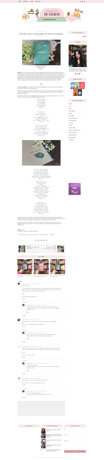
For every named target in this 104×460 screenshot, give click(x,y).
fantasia (70, 113)
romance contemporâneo (74, 130)
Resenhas (25, 1)
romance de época (73, 132)
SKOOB (41, 69)
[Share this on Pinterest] (41, 240)
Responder (24, 298)
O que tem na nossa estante (28, 355)
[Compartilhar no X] (38, 240)
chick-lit (70, 103)
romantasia (71, 139)
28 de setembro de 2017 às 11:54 (34, 378)
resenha (52, 234)
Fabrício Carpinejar (33, 234)
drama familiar (72, 111)
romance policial (72, 137)
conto (70, 106)
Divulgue (37, 1)
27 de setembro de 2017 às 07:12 (35, 319)
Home (19, 1)
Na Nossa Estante (26, 346)
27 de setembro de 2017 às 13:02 (40, 332)
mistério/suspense (73, 120)
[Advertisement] (78, 162)
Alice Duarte (25, 283)
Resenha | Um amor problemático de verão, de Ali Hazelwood (53, 450)
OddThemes (65, 457)
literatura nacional (44, 234)
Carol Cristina (25, 319)
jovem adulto (71, 115)
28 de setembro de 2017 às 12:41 (40, 391)
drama (70, 108)
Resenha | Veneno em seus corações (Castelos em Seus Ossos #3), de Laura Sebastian (54, 435)
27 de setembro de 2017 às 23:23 (36, 346)
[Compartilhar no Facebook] (36, 240)
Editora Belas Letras (41, 31)
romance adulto (72, 127)
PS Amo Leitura (30, 332)
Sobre (31, 1)
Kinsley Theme (49, 457)
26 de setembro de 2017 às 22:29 (34, 283)
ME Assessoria (25, 378)
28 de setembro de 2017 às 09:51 (40, 363)
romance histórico (73, 135)
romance (71, 125)
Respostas (25, 302)
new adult (71, 123)
